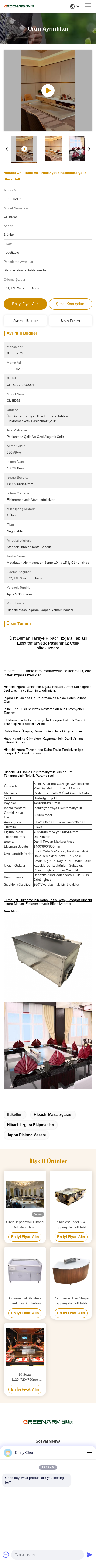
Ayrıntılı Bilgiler (25, 320)
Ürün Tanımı (70, 320)
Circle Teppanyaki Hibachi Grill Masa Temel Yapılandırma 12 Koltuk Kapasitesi (25, 1225)
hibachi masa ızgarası (53, 1115)
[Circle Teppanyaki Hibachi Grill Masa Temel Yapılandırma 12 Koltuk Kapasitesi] (25, 1195)
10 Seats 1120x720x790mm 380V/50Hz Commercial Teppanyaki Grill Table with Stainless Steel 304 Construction (24, 1377)
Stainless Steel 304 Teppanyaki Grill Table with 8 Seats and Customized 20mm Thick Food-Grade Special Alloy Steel (71, 1225)
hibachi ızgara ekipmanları (30, 1125)
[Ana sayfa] (48, 1428)
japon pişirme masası (26, 1135)
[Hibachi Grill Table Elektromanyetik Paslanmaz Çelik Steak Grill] (48, 90)
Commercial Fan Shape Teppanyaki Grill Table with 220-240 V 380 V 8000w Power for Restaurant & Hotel (71, 1301)
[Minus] (89, 1453)
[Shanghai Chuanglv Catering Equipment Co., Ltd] (19, 6)
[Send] (89, 1554)
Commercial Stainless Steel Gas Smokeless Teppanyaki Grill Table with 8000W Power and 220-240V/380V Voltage (24, 1301)
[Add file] (6, 1554)
